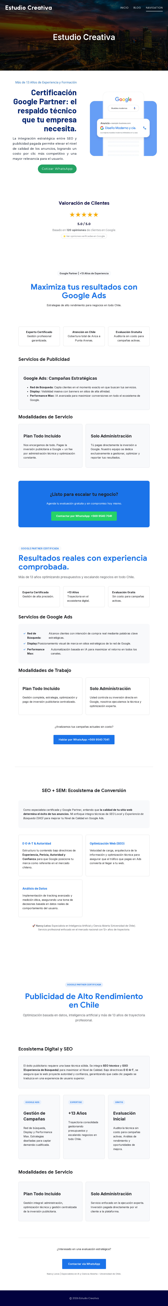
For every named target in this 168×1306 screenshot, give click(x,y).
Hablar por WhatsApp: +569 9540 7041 (84, 739)
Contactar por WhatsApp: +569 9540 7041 (84, 516)
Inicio (124, 7)
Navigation (154, 7)
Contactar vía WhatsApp (84, 1264)
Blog (137, 7)
